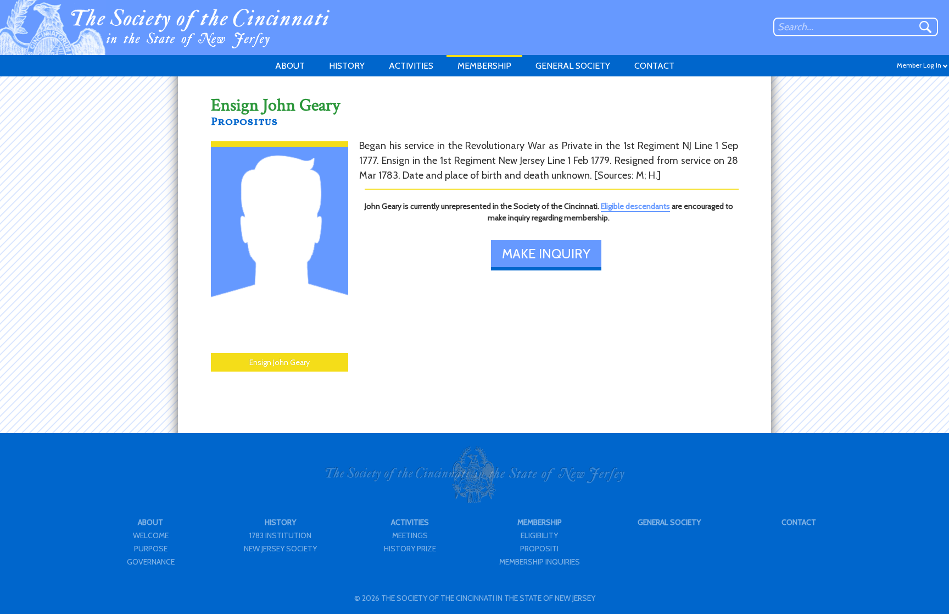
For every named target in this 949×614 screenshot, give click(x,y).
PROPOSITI (539, 549)
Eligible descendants (635, 206)
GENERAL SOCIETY (572, 65)
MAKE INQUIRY (546, 254)
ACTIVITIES (411, 65)
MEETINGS (410, 535)
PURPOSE (151, 549)
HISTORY (347, 65)
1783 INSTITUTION (280, 535)
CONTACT (654, 65)
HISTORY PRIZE (410, 549)
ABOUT (290, 65)
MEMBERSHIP (484, 65)
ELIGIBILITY (539, 535)
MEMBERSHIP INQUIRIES (539, 562)
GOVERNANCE (151, 562)
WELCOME (151, 535)
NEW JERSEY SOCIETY (280, 549)
